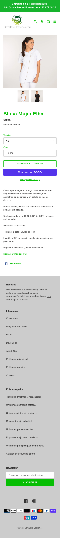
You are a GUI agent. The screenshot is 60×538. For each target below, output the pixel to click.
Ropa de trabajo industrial (19, 421)
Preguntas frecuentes (17, 326)
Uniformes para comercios (19, 429)
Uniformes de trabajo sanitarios (21, 413)
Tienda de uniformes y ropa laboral (23, 396)
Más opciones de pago (30, 179)
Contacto (10, 375)
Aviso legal (11, 351)
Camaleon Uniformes (33, 528)
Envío (9, 334)
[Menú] (55, 21)
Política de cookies (15, 367)
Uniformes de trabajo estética (21, 405)
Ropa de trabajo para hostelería (22, 437)
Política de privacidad (17, 359)
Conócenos (12, 318)
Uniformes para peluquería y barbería (25, 445)
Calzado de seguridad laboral (20, 453)
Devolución (11, 342)
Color (5, 147)
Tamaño (6, 135)
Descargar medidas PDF (15, 254)
